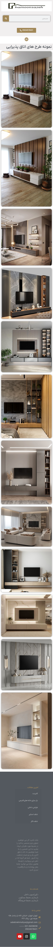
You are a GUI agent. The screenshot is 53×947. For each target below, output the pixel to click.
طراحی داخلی (33, 807)
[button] (26, 39)
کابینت (35, 793)
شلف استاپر (33, 814)
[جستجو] (6, 18)
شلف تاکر (34, 821)
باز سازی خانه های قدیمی (28, 800)
